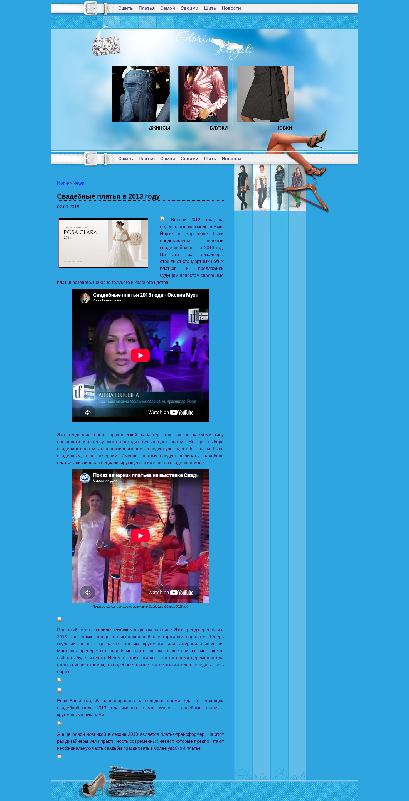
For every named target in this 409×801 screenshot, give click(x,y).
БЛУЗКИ (219, 128)
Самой (167, 8)
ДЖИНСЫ (159, 128)
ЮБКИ (285, 128)
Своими (189, 8)
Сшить (125, 8)
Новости (231, 8)
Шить (210, 8)
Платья (147, 8)
